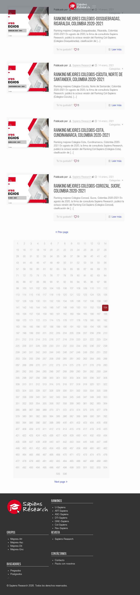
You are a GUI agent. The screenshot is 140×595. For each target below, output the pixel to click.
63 (58, 269)
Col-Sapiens (61, 525)
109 (85, 289)
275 (71, 365)
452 (38, 448)
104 (51, 289)
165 (85, 314)
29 (17, 257)
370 (51, 410)
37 (71, 257)
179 (85, 321)
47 (44, 263)
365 (18, 410)
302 (65, 378)
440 (51, 442)
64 (64, 269)
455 (58, 448)
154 (105, 308)
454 (51, 448)
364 (105, 404)
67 (85, 269)
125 (98, 295)
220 (78, 340)
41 (98, 257)
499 (71, 468)
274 (65, 365)
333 (85, 391)
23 (71, 250)
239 (18, 353)
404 (92, 423)
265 (98, 359)
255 (31, 359)
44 (24, 263)
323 (18, 391)
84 (105, 276)
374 (78, 410)
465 (31, 455)
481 (44, 461)
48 (51, 263)
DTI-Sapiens (61, 518)
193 (85, 327)
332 (78, 391)
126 (105, 295)
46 (37, 263)
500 (78, 468)
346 (78, 397)
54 (91, 263)
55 (98, 263)
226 (24, 346)
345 (71, 397)
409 (31, 429)
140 (105, 301)
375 (85, 410)
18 (37, 250)
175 (58, 321)
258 (51, 359)
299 (44, 378)
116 (38, 295)
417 (85, 429)
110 (92, 289)
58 (24, 269)
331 (71, 391)
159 (44, 314)
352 (24, 404)
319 (85, 385)
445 (85, 442)
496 (51, 468)
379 (18, 416)
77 (58, 276)
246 (65, 353)
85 (17, 282)
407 (18, 429)
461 (98, 448)
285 (44, 372)
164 (78, 314)
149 (71, 308)
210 (105, 333)
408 (24, 429)
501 (85, 468)
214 (38, 340)
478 (24, 461)
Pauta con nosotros (65, 564)
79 (71, 276)
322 (105, 385)
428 (65, 436)
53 (85, 263)
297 (31, 378)
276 (78, 365)
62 (51, 269)
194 (92, 327)
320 (92, 385)
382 (38, 416)
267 (18, 365)
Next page (60, 482)
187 (44, 327)
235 (85, 346)
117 (44, 295)
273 (58, 365)
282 (24, 372)
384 (51, 416)
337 (18, 397)
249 (85, 353)
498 (65, 468)
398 (51, 423)
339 (31, 397)
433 (98, 436)
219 (71, 340)
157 (31, 314)
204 (65, 333)
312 (38, 385)
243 (44, 353)
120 (65, 295)
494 (38, 468)
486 (78, 461)
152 (92, 308)
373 (71, 410)
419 (98, 429)
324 (24, 391)
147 (58, 308)
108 (78, 289)
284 (38, 372)
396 (38, 423)
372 (65, 410)
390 (92, 416)
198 (24, 333)
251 (98, 353)
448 (105, 442)
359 (71, 404)
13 (98, 244)
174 (51, 321)
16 (24, 250)
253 (18, 359)
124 (92, 295)
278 (92, 365)
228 (38, 346)
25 (85, 250)
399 (58, 423)
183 (18, 327)
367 (31, 410)
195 (98, 327)
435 (18, 442)
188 (51, 327)
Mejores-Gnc (17, 550)
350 (105, 397)
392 (105, 416)
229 (44, 346)
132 (51, 301)
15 (17, 250)
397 (44, 423)
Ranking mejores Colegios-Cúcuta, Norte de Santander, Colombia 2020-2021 (88, 77)
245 (58, 353)
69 (98, 269)
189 (58, 327)
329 (58, 391)
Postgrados (16, 574)
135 (71, 301)
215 (44, 340)
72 (24, 276)
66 (78, 269)
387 (71, 416)
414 (65, 429)
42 (105, 257)
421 (18, 436)
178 (78, 321)
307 (98, 378)
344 (65, 397)
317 (71, 385)
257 (44, 359)
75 (44, 276)
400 (65, 423)
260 (65, 359)
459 (85, 448)
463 (18, 455)
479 (31, 461)
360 (78, 404)
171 (31, 321)
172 (38, 321)
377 (98, 410)
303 (71, 378)
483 (58, 461)
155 (18, 314)
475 (98, 455)
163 (71, 314)
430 (78, 436)
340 (38, 397)
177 (71, 321)
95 (85, 282)
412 (51, 429)
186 (38, 327)
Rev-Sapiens (61, 528)
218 (65, 340)
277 (85, 365)
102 (38, 289)
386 (65, 416)
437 (31, 442)
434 (105, 436)
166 (92, 314)
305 (85, 378)
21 (58, 250)
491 (18, 468)
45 (31, 263)
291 (85, 372)
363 (98, 404)
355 (44, 404)
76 (51, 276)
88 (37, 282)
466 (38, 455)
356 (51, 404)
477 (18, 461)
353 (31, 404)
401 (71, 423)
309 (18, 385)
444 (78, 442)
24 (78, 250)
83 (98, 276)
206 (78, 333)
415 (71, 429)
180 (92, 321)
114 (24, 295)
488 (92, 461)
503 (98, 468)
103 (44, 289)
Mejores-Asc (16, 543)
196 (105, 327)
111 (98, 289)
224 (105, 340)
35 (58, 257)
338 (24, 397)
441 (58, 442)
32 (37, 257)
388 (78, 416)
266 (105, 359)
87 (31, 282)
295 (18, 378)
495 (44, 468)
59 (31, 269)
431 (85, 436)
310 (24, 385)
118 (51, 295)
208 (92, 333)
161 (58, 314)
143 (31, 308)
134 (65, 301)
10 (78, 244)
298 (38, 378)
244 (51, 353)
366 (24, 410)
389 (85, 416)
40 (91, 257)
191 (71, 327)
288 (65, 372)
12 (91, 244)
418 (92, 429)
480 (38, 461)
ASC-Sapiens (61, 514)
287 (58, 372)
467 (44, 455)
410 (38, 429)
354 (38, 404)
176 (65, 321)
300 (51, 378)
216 (51, 340)
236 (92, 346)
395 (31, 423)
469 (58, 455)
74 (37, 276)
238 (105, 346)
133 (58, 301)
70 (105, 269)
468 (51, 455)
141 (18, 308)
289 (71, 372)
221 (85, 340)
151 (85, 308)
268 (24, 365)
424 (38, 436)
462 (105, 448)
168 (105, 314)
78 (64, 276)
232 (65, 346)
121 (71, 295)
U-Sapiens (60, 508)
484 (65, 461)
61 (44, 269)
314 (51, 385)
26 (91, 250)
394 (24, 423)
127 (18, 301)
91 (58, 282)
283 (31, 372)
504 (105, 468)
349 (98, 397)
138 (92, 301)
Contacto (59, 560)
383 (44, 416)
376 (92, 410)
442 (65, 442)
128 (24, 301)
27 (98, 250)
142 (24, 308)
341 (44, 397)
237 (98, 346)
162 (65, 314)
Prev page (63, 232)
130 (38, 301)
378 (105, 410)
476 (105, 455)
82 (91, 276)
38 (78, 257)
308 (105, 378)
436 (24, 442)
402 (78, 423)
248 (78, 353)
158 (38, 314)
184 (24, 327)
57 (17, 269)
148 (65, 308)
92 (64, 282)
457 (71, 448)
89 (44, 282)
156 (24, 314)
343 (58, 397)
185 (31, 327)
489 (98, 461)
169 (18, 321)
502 (92, 468)
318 (78, 385)
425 (44, 436)
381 (31, 416)
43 (17, 263)
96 (91, 282)
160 (51, 314)
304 (78, 378)
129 (31, 301)
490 (105, 461)
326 (38, 391)
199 (31, 333)
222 (92, 340)
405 (98, 423)
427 (58, 436)
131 (44, 301)
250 (92, 353)
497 (58, 468)
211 (18, 340)
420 (105, 429)
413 (58, 429)
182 (105, 321)
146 (51, 308)
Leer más (116, 50)
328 (51, 391)
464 (24, 455)
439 (44, 442)
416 (78, 429)
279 (98, 365)
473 (85, 455)
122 (78, 295)
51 (71, 263)
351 (18, 404)
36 (64, 257)
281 (18, 372)
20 (51, 250)
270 (38, 365)
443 (71, 442)
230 (51, 346)
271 (44, 365)
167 (98, 314)
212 (24, 340)
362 (92, 404)
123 (85, 295)
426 (51, 436)
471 (71, 455)
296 (24, 378)
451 (31, 448)
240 (24, 353)
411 (44, 429)
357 (58, 404)
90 (51, 282)
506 (65, 474)
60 (37, 269)
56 (105, 263)
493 (31, 468)
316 (65, 385)
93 (71, 282)
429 (71, 436)
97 (98, 282)
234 (78, 346)
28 (105, 250)
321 (98, 385)
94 (78, 282)
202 (51, 333)
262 (78, 359)
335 (98, 391)
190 (65, 327)
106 (65, 289)
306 (92, 378)
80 (78, 276)
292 (92, 372)
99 (17, 289)
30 (24, 257)
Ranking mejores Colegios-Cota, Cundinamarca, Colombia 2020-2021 (82, 133)
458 (78, 448)
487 (85, 461)
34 (51, 257)
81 (85, 276)
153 (98, 308)
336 (105, 391)
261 (71, 359)
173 (44, 321)
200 (38, 333)
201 (44, 333)
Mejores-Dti (16, 546)
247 (71, 353)
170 (24, 321)
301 (58, 378)
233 (71, 346)
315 (58, 385)
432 (92, 436)
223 (98, 340)
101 (31, 289)
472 (78, 455)
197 (18, 333)
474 (92, 455)
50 (64, 263)
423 (31, 436)
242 (38, 353)
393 (18, 423)
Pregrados (15, 571)
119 (58, 295)
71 (17, 276)
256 (38, 359)
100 (24, 289)
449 (18, 448)
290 (78, 372)
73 (31, 276)
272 (51, 365)
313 (44, 385)
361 (85, 404)
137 (85, 301)
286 (51, 372)
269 (31, 365)
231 (58, 346)
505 (58, 474)
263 (85, 359)
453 (44, 448)
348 (92, 397)
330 (65, 391)
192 (78, 327)
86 (24, 282)
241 (31, 353)
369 (44, 410)
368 (38, 410)
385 (58, 416)
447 (98, 442)
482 (51, 461)
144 (38, 308)
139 (98, 301)
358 (65, 404)
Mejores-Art (16, 539)
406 (105, 423)
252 (105, 353)
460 (92, 448)
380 (24, 416)
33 (44, 257)
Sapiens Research (82, 66)
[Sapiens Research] (79, 6)
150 (78, 308)
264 (92, 359)
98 (105, 282)
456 (65, 448)
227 (31, 346)
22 (64, 250)
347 (85, 397)
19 (44, 250)
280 (105, 365)
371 (58, 410)
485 (71, 461)
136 (78, 301)
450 (24, 448)
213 (31, 340)
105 (58, 289)
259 (58, 359)
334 (92, 391)
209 (98, 333)
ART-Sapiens (61, 511)
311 (31, 385)
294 (105, 372)
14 (105, 244)
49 (58, 263)
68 (91, 269)
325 (31, 391)
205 (71, 333)
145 (44, 308)
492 (24, 468)
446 (92, 442)
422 (24, 436)
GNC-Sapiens (62, 521)
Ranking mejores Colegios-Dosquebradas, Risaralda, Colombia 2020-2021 (87, 22)
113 (18, 295)
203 (58, 333)
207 (85, 333)
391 (98, 416)
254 (24, 359)
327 (44, 391)
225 (18, 346)
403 (85, 423)
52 (78, 263)
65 (71, 269)
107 (71, 289)
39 (85, 257)
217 (58, 340)
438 (38, 442)
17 (31, 250)
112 (105, 289)
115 (31, 295)
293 (98, 372)
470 (65, 455)
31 (31, 257)
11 (85, 244)
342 (51, 397)
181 (98, 321)
